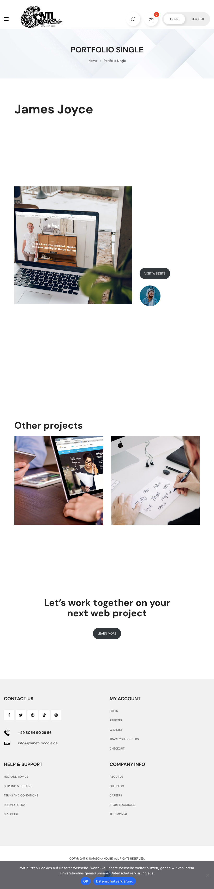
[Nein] (207, 875)
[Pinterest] (32, 715)
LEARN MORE (107, 633)
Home (92, 61)
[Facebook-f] (9, 715)
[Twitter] (21, 715)
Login (174, 19)
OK (85, 881)
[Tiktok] (44, 715)
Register (198, 19)
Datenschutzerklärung (114, 881)
